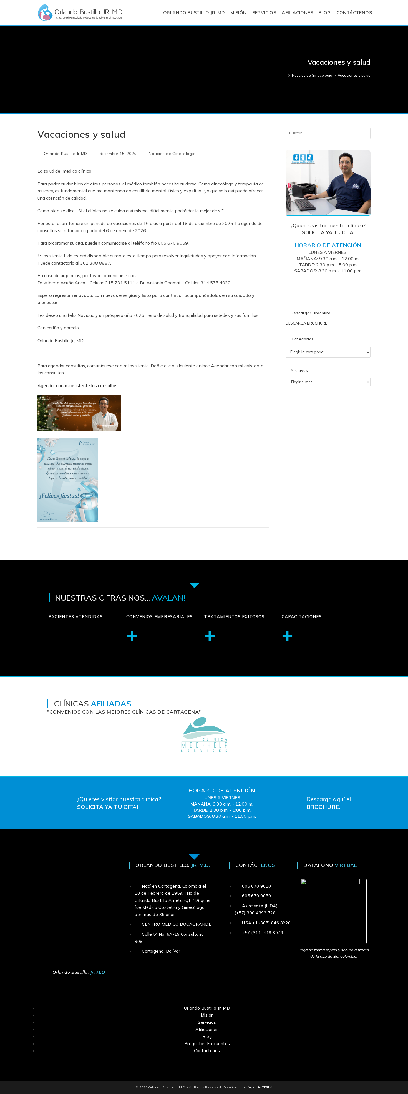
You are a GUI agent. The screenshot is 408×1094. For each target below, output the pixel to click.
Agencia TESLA (260, 1087)
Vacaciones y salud (354, 75)
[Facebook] (308, 288)
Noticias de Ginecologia (172, 153)
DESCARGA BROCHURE (306, 323)
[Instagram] (335, 288)
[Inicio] (285, 75)
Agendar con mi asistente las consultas (77, 385)
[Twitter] (321, 288)
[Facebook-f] (150, 972)
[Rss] (348, 288)
